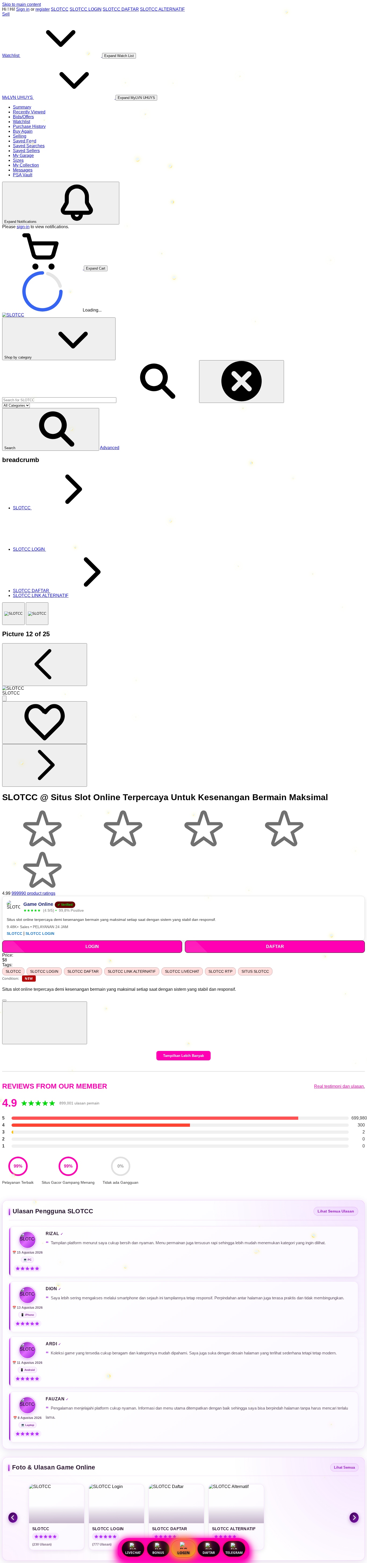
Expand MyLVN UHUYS (136, 98)
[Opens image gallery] (4, 698)
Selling (19, 136)
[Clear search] (241, 381)
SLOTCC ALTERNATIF (162, 9)
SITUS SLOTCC (255, 971)
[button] (50, 429)
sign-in (23, 226)
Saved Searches (29, 146)
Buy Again (23, 131)
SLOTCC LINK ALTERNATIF (132, 971)
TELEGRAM (234, 1552)
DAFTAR (209, 1552)
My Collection (26, 165)
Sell (6, 14)
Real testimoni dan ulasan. (339, 1086)
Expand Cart (95, 268)
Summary (22, 107)
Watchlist (21, 121)
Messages (23, 170)
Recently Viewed (29, 112)
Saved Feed (24, 141)
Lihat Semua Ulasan (336, 1211)
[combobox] (59, 400)
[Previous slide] (12, 1517)
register (42, 9)
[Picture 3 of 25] (37, 613)
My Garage (23, 155)
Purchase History (29, 126)
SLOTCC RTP (220, 971)
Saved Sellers (26, 150)
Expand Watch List (119, 56)
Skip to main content (21, 4)
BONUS (158, 1552)
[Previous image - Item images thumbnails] (44, 664)
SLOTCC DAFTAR (121, 9)
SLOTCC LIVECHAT (182, 971)
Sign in (23, 9)
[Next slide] (354, 1517)
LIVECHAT (133, 1552)
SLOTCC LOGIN (86, 9)
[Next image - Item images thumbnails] (44, 765)
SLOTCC (60, 9)
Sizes (18, 160)
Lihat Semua (344, 1467)
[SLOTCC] (13, 613)
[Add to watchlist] (44, 722)
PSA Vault (22, 175)
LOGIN (183, 1552)
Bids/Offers (23, 117)
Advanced (109, 447)
